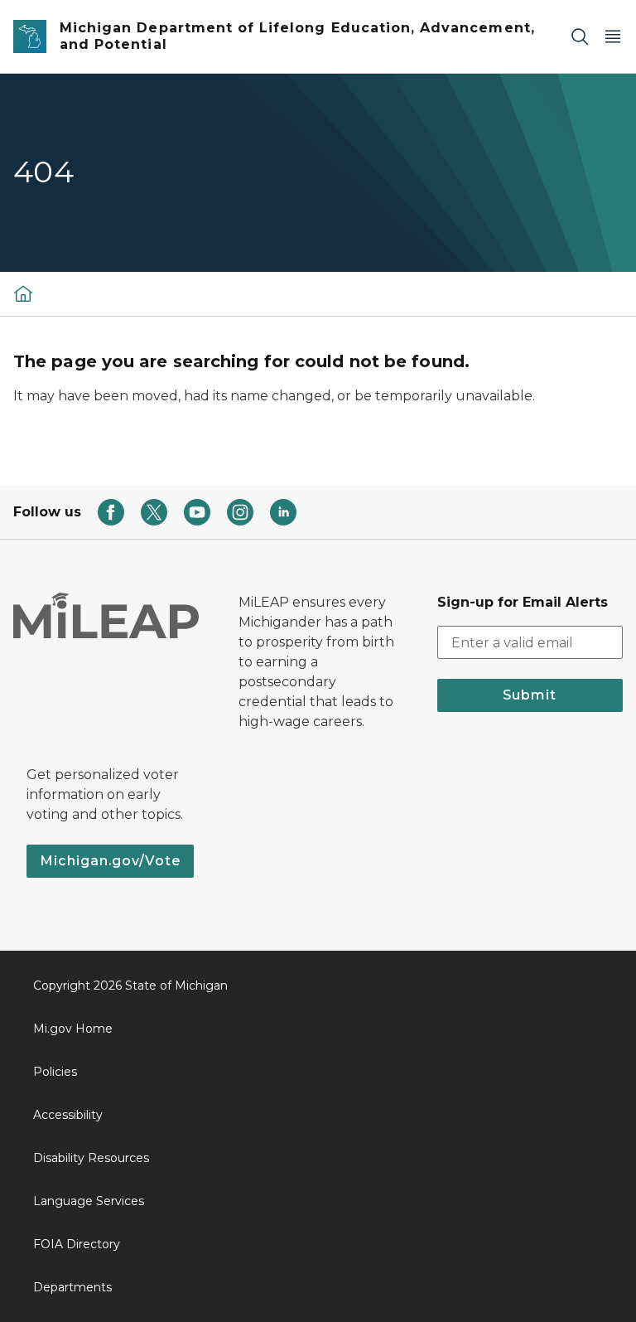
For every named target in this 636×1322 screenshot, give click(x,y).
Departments (72, 1287)
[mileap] (23, 293)
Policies (55, 1071)
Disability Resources (91, 1157)
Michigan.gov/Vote (110, 861)
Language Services (88, 1201)
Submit (529, 695)
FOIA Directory (76, 1244)
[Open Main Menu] (613, 37)
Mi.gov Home (73, 1028)
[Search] (580, 37)
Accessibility (68, 1114)
